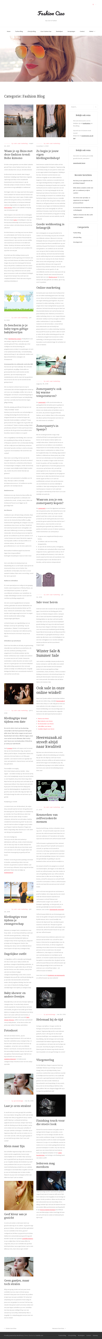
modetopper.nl (8, 872)
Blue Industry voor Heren (45, 721)
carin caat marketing (20, 143)
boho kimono (8, 207)
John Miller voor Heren (44, 726)
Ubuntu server (53, 277)
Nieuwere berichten (58, 1328)
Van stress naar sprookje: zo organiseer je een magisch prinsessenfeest (81, 200)
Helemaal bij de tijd (49, 1019)
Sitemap (95, 1335)
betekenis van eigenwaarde (56, 975)
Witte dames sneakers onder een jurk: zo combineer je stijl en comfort (83, 190)
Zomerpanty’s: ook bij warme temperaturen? (48, 392)
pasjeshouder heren (79, 163)
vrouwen (9, 748)
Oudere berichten (11, 1328)
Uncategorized (77, 242)
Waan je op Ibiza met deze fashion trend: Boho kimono (18, 154)
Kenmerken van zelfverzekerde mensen (47, 818)
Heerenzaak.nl (60, 701)
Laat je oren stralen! (17, 1106)
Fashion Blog (19, 31)
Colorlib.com (39, 1335)
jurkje (15, 220)
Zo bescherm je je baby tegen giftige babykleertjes (16, 329)
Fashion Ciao (51, 13)
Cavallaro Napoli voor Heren (46, 729)
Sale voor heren (47, 602)
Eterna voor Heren (43, 718)
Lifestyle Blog (32, 31)
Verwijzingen (71, 31)
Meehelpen (59, 31)
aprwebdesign (50, 1014)
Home (8, 31)
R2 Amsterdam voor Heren (46, 724)
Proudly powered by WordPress (13, 1335)
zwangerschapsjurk (10, 1059)
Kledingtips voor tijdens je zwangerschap (15, 920)
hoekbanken (86, 123)
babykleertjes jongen (14, 339)
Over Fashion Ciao (46, 31)
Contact (82, 31)
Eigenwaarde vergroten (57, 909)
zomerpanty (42, 402)
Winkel (91, 31)
